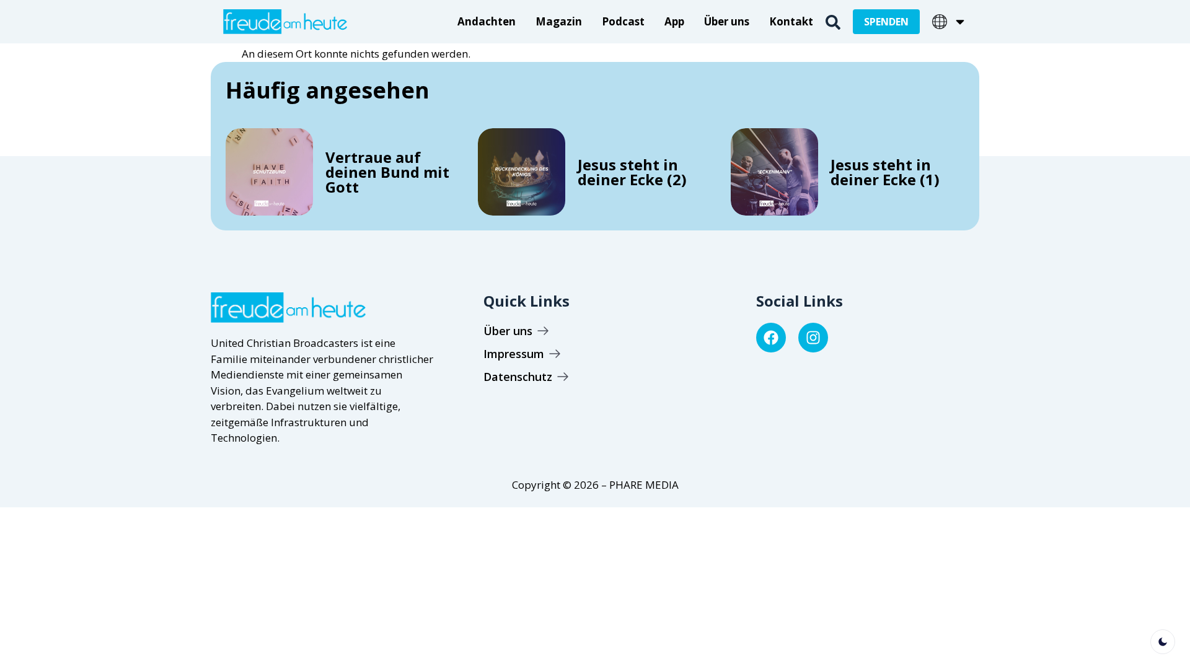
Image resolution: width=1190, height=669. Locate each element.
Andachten (486, 21)
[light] (1162, 641)
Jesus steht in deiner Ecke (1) (885, 172)
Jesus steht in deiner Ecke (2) (632, 172)
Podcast (623, 21)
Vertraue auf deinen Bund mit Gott (387, 172)
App (674, 21)
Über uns (726, 21)
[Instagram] (813, 337)
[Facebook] (771, 337)
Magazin (559, 21)
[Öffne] (960, 21)
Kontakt (791, 21)
